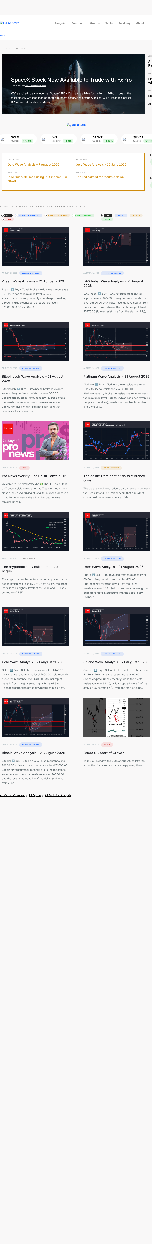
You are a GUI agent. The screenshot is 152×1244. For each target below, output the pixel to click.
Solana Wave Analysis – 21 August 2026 (115, 662)
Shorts (107, 744)
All (8, 215)
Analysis (59, 23)
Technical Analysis (28, 215)
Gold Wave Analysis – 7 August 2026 (33, 164)
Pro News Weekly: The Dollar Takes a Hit (34, 476)
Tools (109, 23)
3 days (136, 215)
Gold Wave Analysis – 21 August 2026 (32, 662)
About (140, 23)
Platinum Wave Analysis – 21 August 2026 (116, 376)
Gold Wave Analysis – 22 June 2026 (101, 164)
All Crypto (35, 795)
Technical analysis (30, 273)
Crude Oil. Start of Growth (103, 753)
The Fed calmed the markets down (100, 177)
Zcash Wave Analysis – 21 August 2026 (33, 281)
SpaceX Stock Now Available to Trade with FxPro (71, 79)
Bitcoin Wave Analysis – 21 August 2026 (33, 753)
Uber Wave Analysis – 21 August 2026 (113, 567)
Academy (124, 23)
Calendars (77, 23)
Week (107, 219)
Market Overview (57, 215)
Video (8, 219)
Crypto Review (83, 215)
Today (121, 215)
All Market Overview (12, 795)
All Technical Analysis (58, 795)
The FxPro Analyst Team (35, 86)
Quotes (95, 23)
